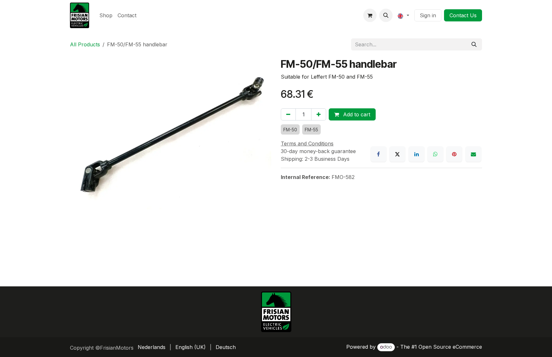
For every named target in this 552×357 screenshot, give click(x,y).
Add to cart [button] (355, 114)
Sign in (428, 15)
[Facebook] (378, 154)
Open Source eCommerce (450, 347)
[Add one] (318, 114)
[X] (397, 154)
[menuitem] (106, 15)
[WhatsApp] (435, 154)
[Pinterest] (454, 154)
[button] (386, 15)
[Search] (474, 44)
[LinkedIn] (416, 154)
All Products (85, 44)
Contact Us (463, 15)
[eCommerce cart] (370, 15)
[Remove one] (288, 114)
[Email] (473, 154)
